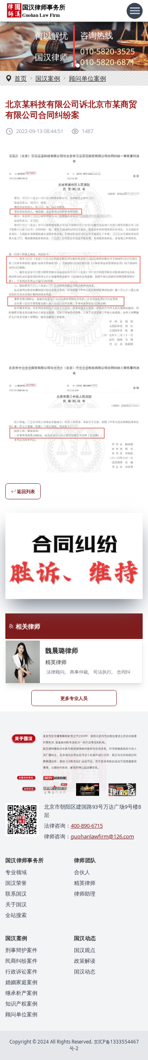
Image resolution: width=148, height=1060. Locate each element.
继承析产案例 (21, 993)
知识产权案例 (21, 1003)
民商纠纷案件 (21, 960)
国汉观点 (84, 950)
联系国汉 (16, 893)
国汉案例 (47, 78)
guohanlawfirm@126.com (102, 836)
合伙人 (82, 872)
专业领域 (16, 872)
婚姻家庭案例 (21, 982)
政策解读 (84, 960)
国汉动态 (84, 971)
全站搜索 (16, 915)
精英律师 (84, 883)
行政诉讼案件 (21, 971)
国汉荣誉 (16, 883)
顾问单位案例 (87, 78)
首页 (20, 78)
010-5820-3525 (107, 51)
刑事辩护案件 (21, 950)
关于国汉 (16, 904)
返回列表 (25, 491)
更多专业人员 (74, 698)
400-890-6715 (87, 825)
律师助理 (84, 893)
